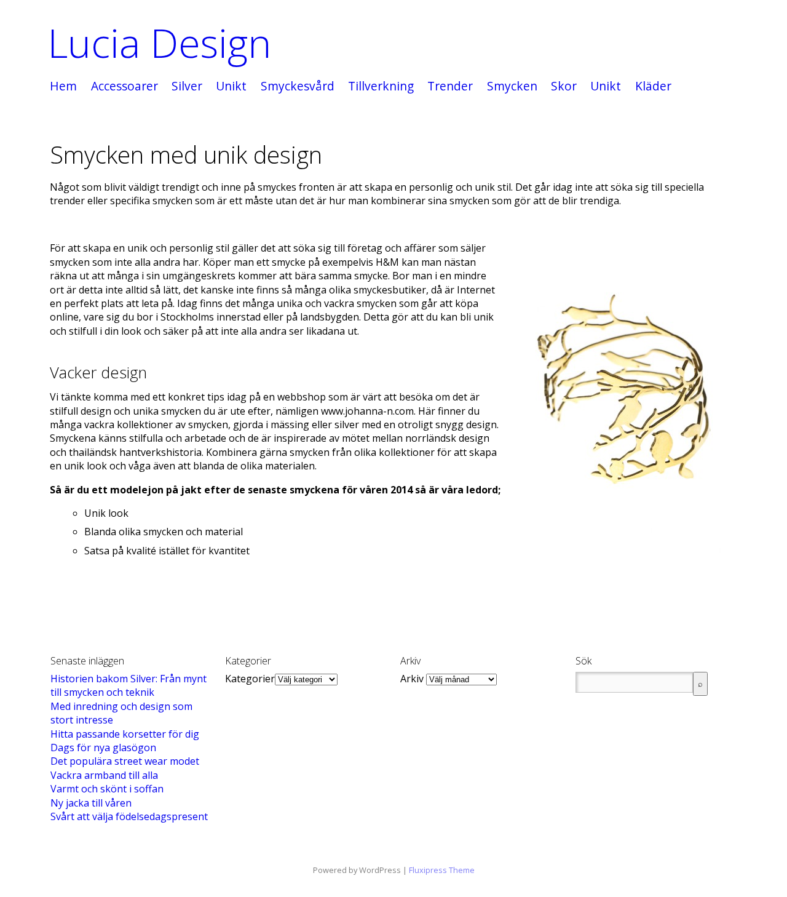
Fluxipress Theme (442, 869)
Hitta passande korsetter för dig (124, 734)
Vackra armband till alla (104, 775)
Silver (187, 86)
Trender (450, 86)
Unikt (231, 86)
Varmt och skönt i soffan (107, 788)
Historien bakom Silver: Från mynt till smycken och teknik (128, 685)
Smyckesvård (297, 86)
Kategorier (250, 678)
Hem (63, 86)
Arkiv (412, 678)
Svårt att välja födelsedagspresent (129, 816)
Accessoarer (124, 86)
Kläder (653, 86)
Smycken (512, 86)
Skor (564, 86)
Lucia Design (159, 43)
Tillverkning (381, 86)
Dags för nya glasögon (103, 747)
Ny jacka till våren (91, 803)
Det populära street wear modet (124, 761)
